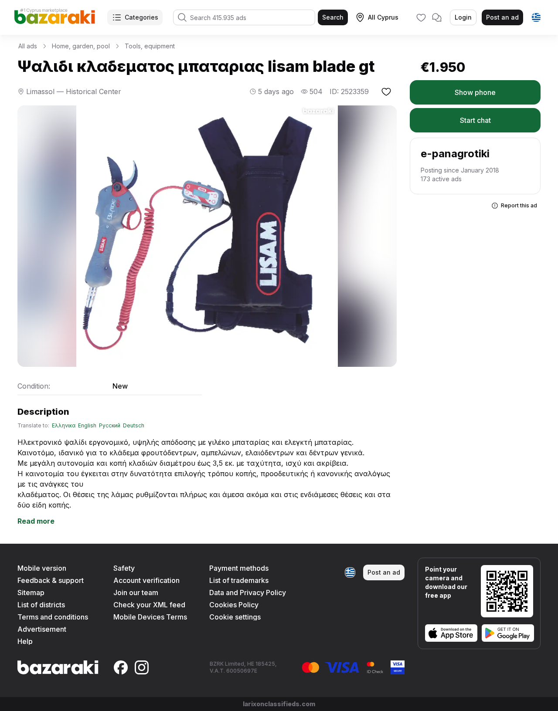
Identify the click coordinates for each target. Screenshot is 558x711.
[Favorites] (421, 17)
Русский (109, 426)
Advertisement (41, 629)
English (87, 426)
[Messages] (437, 17)
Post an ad (502, 17)
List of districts (41, 604)
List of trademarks (239, 580)
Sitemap (30, 592)
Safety (124, 568)
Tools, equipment (150, 46)
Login (463, 17)
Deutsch (133, 426)
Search (333, 17)
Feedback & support (50, 580)
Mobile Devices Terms (150, 616)
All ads (27, 46)
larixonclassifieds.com (279, 704)
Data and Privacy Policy (247, 592)
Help (25, 641)
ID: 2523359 (349, 91)
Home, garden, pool (81, 46)
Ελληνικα (63, 426)
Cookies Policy (234, 604)
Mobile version (41, 568)
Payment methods (239, 568)
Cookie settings (235, 616)
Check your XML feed (149, 604)
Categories (141, 17)
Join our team (135, 592)
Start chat (475, 120)
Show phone (475, 92)
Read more (35, 521)
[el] (536, 17)
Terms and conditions (52, 616)
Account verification (146, 580)
